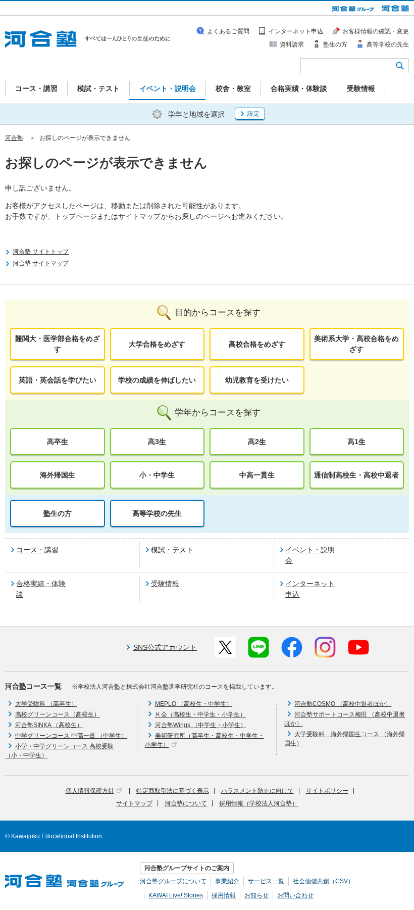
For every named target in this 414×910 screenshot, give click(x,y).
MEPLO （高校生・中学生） (193, 703)
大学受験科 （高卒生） (46, 703)
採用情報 (224, 895)
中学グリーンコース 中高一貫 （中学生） (71, 735)
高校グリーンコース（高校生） (57, 714)
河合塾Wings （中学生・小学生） (200, 725)
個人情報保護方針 (90, 790)
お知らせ (256, 895)
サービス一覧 (266, 881)
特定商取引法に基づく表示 (172, 790)
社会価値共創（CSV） (323, 881)
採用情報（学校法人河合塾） (258, 803)
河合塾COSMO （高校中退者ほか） (342, 703)
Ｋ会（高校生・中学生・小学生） (200, 714)
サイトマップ (134, 803)
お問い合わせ (295, 895)
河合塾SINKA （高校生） (49, 725)
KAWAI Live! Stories (175, 895)
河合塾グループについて (173, 881)
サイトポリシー (327, 790)
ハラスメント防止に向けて (257, 790)
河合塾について (186, 803)
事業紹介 (227, 881)
